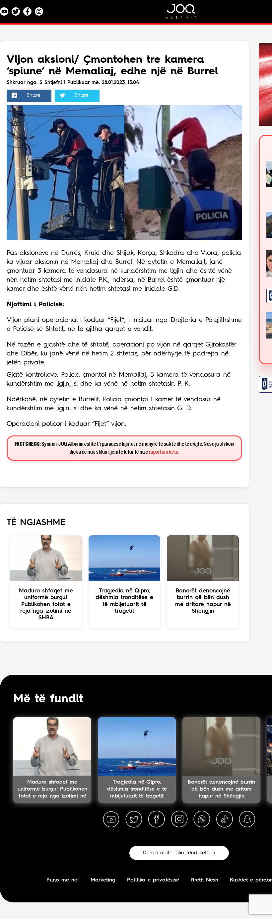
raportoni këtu (163, 452)
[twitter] (133, 819)
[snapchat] (247, 819)
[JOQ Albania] (186, 14)
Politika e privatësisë (153, 880)
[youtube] (111, 819)
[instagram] (179, 819)
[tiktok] (224, 819)
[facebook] (156, 819)
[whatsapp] (201, 819)
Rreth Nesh (204, 880)
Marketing (103, 880)
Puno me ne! (62, 880)
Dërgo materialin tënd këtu (176, 853)
